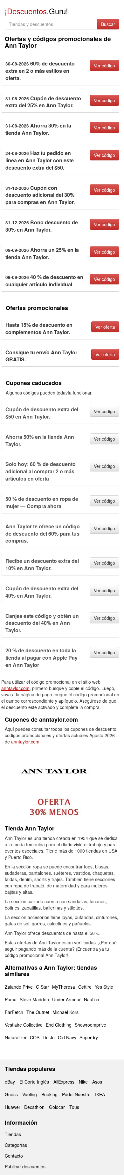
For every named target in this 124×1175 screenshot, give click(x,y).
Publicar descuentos (25, 1166)
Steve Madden (34, 999)
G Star (42, 987)
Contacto (14, 1156)
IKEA (100, 1094)
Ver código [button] (104, 65)
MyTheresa (63, 987)
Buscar (108, 24)
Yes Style (104, 987)
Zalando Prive (19, 987)
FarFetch (14, 1012)
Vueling (29, 1094)
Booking (49, 1094)
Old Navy (67, 1037)
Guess (11, 1094)
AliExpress (63, 1082)
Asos (97, 1082)
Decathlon (34, 1107)
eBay (10, 1082)
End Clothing (59, 1025)
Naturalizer (16, 1037)
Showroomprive (90, 1025)
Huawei (12, 1107)
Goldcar (57, 1107)
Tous (74, 1107)
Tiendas (13, 1134)
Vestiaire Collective (24, 1025)
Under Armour (66, 999)
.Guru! (36, 10)
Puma (11, 999)
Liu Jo (49, 1037)
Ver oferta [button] (105, 327)
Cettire (85, 987)
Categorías (16, 1145)
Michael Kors (65, 1012)
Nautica (91, 999)
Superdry (88, 1037)
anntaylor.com (15, 688)
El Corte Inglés (34, 1082)
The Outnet (37, 1012)
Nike (83, 1082)
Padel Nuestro (76, 1094)
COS (34, 1037)
